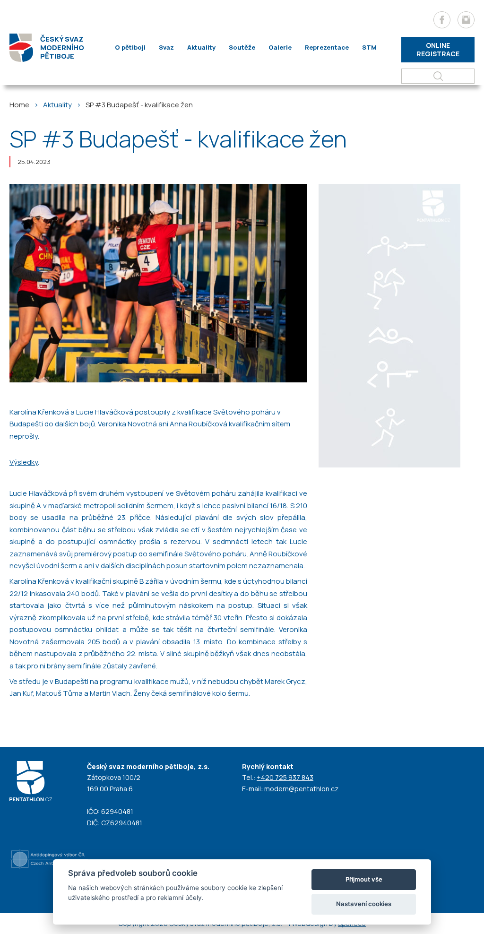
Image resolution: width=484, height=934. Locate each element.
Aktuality (201, 47)
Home (19, 105)
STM (369, 47)
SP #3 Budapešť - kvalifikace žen (139, 105)
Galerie (280, 47)
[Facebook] (441, 19)
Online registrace (437, 49)
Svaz (166, 47)
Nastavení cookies (363, 904)
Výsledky (23, 462)
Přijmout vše (364, 879)
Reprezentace (327, 47)
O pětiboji (130, 47)
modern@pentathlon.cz (301, 788)
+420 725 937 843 (285, 777)
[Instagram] (466, 19)
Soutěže (242, 47)
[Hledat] (438, 76)
